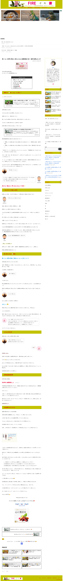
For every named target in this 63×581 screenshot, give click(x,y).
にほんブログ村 (22, 505)
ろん (53, 67)
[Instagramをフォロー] (22, 544)
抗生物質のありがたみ (17, 87)
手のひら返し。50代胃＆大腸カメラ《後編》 (9, 50)
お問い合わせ (49, 577)
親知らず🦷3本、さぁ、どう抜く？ (19, 79)
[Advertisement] (31, 30)
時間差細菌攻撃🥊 (16, 86)
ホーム (40, 577)
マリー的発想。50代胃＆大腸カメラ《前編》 (53, 142)
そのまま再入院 (16, 84)
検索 (46, 147)
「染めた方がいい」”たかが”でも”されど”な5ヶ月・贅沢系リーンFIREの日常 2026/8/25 (52, 136)
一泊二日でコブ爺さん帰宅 (18, 81)
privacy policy (55, 577)
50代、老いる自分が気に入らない (51, 118)
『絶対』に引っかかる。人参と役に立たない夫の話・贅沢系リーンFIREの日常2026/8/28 (53, 124)
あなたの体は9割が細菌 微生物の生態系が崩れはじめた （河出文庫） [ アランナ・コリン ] (12, 435)
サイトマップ (60, 577)
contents (20, 77)
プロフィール (44, 577)
